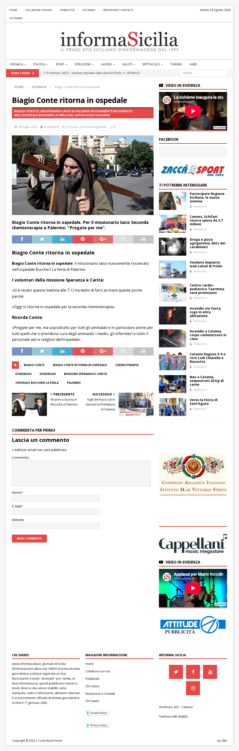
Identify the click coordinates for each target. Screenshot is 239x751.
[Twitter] (176, 672)
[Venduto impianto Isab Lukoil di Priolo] (172, 270)
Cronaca (16, 64)
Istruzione (83, 64)
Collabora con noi (38, 10)
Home (13, 10)
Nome (16, 492)
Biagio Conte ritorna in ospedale (80, 365)
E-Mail (16, 506)
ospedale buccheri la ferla (37, 383)
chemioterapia (127, 365)
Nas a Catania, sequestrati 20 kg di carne (207, 381)
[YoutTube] (210, 672)
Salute (127, 64)
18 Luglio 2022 (27, 127)
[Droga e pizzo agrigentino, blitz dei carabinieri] (172, 247)
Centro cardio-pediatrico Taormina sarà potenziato (207, 289)
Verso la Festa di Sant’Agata (204, 402)
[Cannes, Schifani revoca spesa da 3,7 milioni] (172, 224)
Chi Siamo (88, 10)
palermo (74, 383)
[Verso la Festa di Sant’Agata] (172, 407)
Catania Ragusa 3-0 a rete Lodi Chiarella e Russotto (207, 358)
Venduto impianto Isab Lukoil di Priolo (206, 264)
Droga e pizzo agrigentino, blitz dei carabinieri (207, 243)
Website (18, 520)
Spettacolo (151, 64)
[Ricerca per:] (203, 73)
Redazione (51, 127)
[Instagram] (193, 688)
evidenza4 (23, 374)
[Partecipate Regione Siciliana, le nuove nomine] (172, 201)
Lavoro (106, 64)
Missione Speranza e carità (85, 374)
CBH (224, 741)
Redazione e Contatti (118, 10)
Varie (193, 64)
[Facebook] (193, 672)
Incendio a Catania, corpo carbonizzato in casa (208, 335)
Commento (20, 457)
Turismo (176, 64)
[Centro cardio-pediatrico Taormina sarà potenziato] (172, 292)
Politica (39, 64)
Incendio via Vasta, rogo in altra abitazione (205, 312)
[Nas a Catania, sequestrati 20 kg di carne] (172, 384)
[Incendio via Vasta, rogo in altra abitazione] (172, 315)
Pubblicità (67, 10)
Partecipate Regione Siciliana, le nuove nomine (207, 197)
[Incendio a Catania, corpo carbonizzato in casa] (172, 338)
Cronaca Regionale (93, 127)
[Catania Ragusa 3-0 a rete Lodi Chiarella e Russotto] (172, 361)
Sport (60, 64)
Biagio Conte (34, 365)
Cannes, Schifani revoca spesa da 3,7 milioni (206, 220)
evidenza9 (48, 374)
